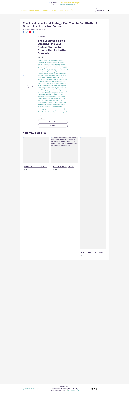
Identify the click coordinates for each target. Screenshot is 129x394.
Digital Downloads (56, 390)
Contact (64, 390)
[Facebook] (23, 32)
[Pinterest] (30, 32)
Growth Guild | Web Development (61, 388)
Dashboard (62, 386)
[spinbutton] (41, 118)
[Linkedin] (33, 32)
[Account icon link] (108, 10)
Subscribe (74, 388)
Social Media (41, 36)
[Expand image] (26, 86)
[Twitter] (27, 32)
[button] (72, 10)
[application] (39, 10)
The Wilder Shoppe (69, 2)
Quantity (40, 116)
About (67, 386)
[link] (104, 132)
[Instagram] (96, 389)
